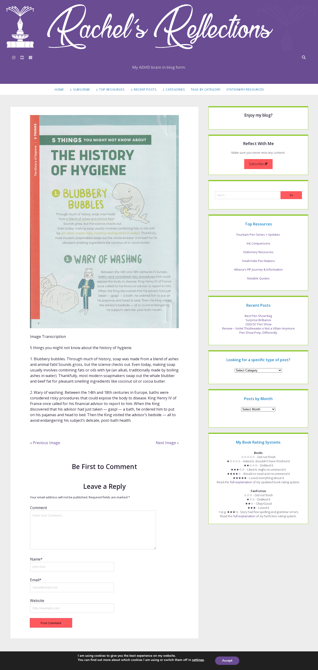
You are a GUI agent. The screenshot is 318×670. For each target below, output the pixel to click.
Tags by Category (206, 89)
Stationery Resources (245, 89)
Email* (35, 579)
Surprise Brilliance (258, 320)
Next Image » (167, 442)
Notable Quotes (258, 278)
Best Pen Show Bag (258, 316)
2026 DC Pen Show (258, 324)
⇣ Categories (173, 89)
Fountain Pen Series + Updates (258, 234)
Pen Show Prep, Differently (258, 332)
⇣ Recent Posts (143, 89)
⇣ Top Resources (110, 89)
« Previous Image (45, 442)
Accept (227, 660)
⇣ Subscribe (80, 89)
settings (198, 660)
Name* (36, 559)
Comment (38, 507)
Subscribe (256, 164)
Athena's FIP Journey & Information (258, 269)
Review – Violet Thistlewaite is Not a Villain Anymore (258, 328)
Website (37, 600)
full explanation (241, 482)
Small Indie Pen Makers (258, 261)
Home (59, 89)
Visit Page (159, 27)
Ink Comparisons (258, 243)
